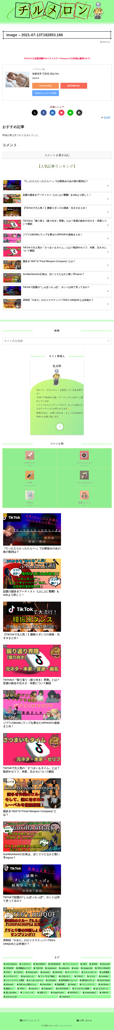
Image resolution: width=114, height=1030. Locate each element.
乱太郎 (57, 366)
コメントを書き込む (57, 155)
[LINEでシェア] (70, 113)
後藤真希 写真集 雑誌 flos (45, 73)
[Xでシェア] (35, 113)
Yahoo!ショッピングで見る (46, 93)
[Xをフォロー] (59, 426)
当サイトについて (30, 1020)
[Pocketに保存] (61, 113)
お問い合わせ (85, 1020)
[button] (79, 113)
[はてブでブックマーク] (53, 113)
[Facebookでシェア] (44, 113)
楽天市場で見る (74, 86)
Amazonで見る (45, 86)
